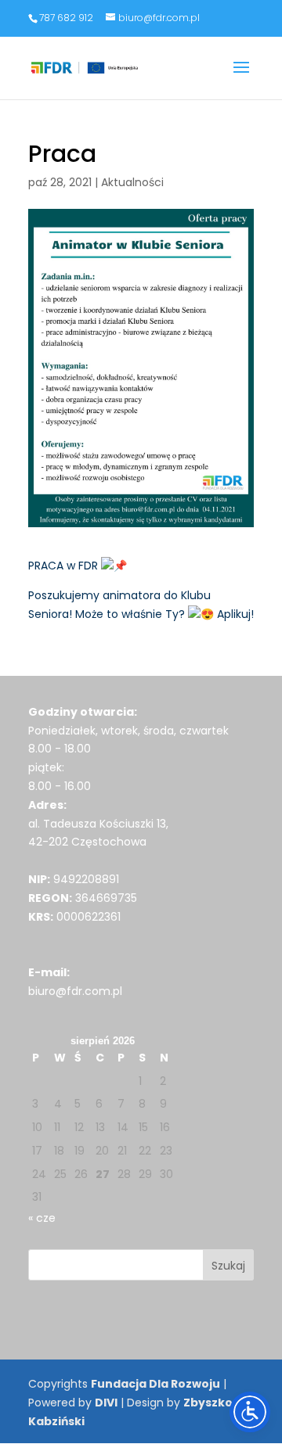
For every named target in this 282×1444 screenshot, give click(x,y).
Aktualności (132, 182)
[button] (241, 77)
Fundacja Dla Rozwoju (155, 1384)
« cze (42, 1218)
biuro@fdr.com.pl (75, 991)
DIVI (106, 1402)
